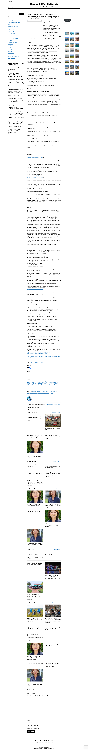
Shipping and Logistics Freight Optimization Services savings (44, 748)
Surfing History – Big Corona (14, 59)
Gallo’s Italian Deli (13, 42)
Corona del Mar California (44, 4)
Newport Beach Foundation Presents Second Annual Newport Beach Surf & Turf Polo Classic (52, 436)
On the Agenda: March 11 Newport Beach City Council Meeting (51, 525)
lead (31, 393)
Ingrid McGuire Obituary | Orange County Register (15, 122)
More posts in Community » (56, 461)
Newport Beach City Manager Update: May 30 (34, 512)
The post (29, 356)
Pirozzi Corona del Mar (14, 35)
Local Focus (34, 393)
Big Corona (11, 47)
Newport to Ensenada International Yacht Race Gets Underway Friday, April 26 (34, 435)
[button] (67, 33)
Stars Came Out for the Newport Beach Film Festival (52, 553)
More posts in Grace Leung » (56, 488)
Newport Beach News (48, 358)
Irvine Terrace (11, 54)
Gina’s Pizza (11, 37)
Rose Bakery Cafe (12, 31)
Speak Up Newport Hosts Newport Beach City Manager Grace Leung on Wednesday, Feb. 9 (32, 382)
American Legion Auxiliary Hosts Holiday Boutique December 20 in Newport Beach (53, 466)
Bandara (10, 40)
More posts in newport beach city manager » (54, 640)
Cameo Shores (11, 53)
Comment (28, 698)
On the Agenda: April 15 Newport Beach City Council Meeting (35, 664)
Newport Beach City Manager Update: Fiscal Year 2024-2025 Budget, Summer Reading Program (54, 382)
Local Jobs (43, 10)
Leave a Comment (11, 70)
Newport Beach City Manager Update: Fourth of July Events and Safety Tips (53, 505)
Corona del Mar (32, 10)
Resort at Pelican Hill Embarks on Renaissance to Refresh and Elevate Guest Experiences (34, 564)
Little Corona (11, 46)
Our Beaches (48, 10)
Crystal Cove (10, 51)
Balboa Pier (47, 391)
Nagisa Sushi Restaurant (13, 26)
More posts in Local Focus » (56, 602)
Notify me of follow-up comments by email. (35, 725)
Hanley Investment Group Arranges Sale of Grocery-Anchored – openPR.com (15, 91)
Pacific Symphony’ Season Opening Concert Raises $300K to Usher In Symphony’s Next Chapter (52, 474)
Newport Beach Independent (37, 362)
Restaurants (55, 10)
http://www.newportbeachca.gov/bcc (35, 289)
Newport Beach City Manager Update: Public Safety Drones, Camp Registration (42, 382)
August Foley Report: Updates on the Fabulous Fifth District (35, 627)
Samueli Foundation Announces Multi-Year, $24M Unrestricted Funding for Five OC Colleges (35, 473)
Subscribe (68, 20)
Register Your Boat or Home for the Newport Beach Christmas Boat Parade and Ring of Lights (52, 577)
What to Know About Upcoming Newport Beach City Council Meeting (52, 628)
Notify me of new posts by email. (33, 728)
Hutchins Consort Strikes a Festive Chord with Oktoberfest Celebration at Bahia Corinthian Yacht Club (35, 483)
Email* (28, 716)
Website (28, 720)
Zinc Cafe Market (12, 33)
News (38, 10)
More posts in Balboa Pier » (56, 412)
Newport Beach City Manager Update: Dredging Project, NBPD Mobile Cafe (35, 544)
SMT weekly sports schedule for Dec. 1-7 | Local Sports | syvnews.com (15, 107)
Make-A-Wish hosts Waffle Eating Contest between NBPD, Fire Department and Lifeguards (35, 636)
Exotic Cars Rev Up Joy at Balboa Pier (52, 428)
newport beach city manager (43, 393)
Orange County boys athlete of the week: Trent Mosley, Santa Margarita (15, 75)
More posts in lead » (57, 549)
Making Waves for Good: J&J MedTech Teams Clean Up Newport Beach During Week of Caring (34, 418)
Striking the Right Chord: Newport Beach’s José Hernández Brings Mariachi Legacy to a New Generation (53, 620)
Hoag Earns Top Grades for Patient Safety (33, 465)
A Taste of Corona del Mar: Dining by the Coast (16, 63)
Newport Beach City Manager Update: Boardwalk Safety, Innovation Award (34, 505)
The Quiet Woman (13, 29)
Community (53, 391)
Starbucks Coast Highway (14, 38)
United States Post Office (14, 22)
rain (52, 393)
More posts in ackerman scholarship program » (53, 404)
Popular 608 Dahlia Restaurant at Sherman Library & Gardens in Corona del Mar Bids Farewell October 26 (35, 597)
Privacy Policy (12, 20)
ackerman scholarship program (38, 391)
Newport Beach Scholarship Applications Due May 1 (33, 408)
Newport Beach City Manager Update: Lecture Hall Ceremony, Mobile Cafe (35, 456)
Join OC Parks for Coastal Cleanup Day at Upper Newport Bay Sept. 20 (34, 619)
